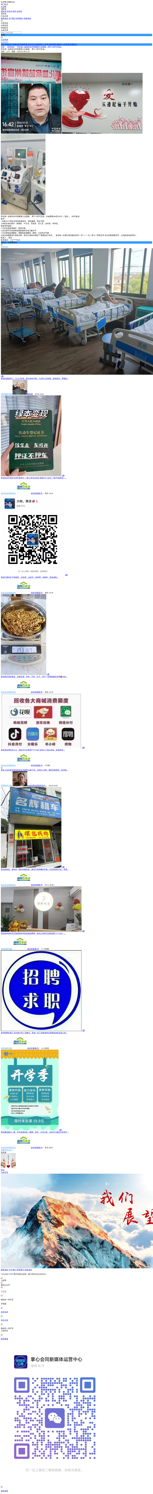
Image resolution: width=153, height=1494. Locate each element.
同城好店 (8, 44)
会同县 (19, 11)
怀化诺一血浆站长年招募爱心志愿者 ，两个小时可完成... (39, 47)
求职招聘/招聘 (6, 949)
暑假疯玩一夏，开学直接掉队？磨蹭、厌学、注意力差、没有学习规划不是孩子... (35, 1132)
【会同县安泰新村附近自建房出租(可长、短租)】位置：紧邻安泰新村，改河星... (34, 770)
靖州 (14, 11)
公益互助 (65, 44)
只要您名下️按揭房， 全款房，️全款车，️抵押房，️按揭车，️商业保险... (29, 577)
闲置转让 (73, 44)
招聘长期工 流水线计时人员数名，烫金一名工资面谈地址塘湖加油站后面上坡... (34, 1033)
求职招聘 (52, 44)
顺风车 (59, 44)
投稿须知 (27, 18)
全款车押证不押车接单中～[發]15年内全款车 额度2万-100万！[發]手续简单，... (33, 478)
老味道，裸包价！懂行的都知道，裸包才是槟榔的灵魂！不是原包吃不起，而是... (35, 869)
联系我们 (19, 18)
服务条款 (4, 18)
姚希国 (30, 394)
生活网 (3, 7)
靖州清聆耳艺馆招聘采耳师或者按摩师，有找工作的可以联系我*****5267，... (33, 933)
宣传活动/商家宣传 (8, 493)
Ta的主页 (4, 1172)
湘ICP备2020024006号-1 (37, 1274)
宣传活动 (39, 44)
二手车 (45, 44)
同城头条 (16, 44)
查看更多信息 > (7, 1150)
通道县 (3, 11)
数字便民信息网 (20, 1274)
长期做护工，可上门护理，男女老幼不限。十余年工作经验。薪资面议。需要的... (35, 379)
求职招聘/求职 (6, 394)
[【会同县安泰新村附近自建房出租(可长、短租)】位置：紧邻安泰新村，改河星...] (2, 768)
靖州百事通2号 (37, 493)
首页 (2, 44)
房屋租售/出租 (6, 786)
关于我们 (12, 18)
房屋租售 (23, 44)
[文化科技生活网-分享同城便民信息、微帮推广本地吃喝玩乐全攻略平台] (2, 21)
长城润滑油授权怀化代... (37, 786)
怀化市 (9, 11)
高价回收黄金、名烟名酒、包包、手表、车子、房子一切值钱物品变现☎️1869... (34, 677)
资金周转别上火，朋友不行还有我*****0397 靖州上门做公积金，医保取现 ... (33, 750)
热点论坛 (31, 44)
